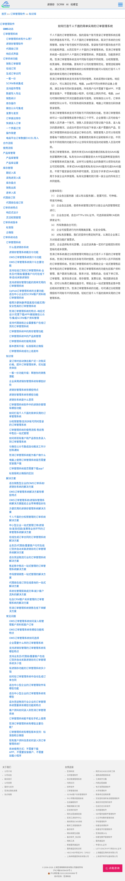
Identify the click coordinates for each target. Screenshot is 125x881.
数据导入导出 (13, 93)
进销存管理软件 (14, 43)
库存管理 (8, 168)
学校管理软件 (101, 822)
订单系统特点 (10, 207)
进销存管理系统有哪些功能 (23, 394)
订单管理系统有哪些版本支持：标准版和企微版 (27, 734)
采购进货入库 (13, 178)
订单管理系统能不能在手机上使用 (27, 718)
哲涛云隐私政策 (10, 791)
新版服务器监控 (73, 845)
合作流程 (8, 143)
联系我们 (8, 779)
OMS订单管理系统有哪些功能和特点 (26, 631)
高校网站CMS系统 (74, 822)
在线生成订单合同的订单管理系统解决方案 (27, 539)
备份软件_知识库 (74, 837)
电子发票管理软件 (103, 787)
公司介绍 (8, 771)
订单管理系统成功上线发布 (23, 351)
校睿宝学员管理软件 (104, 829)
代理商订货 (12, 48)
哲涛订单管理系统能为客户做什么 (27, 455)
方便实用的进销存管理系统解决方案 (27, 510)
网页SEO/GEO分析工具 (105, 771)
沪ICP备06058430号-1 (62, 870)
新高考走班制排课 (103, 794)
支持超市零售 (13, 88)
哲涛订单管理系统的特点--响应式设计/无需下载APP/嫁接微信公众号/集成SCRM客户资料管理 (27, 314)
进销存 (51, 4)
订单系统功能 (10, 58)
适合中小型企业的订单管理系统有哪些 (27, 695)
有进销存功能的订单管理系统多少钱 (27, 670)
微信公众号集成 (14, 108)
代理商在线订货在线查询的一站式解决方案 (27, 584)
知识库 (32, 14)
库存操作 (11, 103)
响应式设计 (12, 212)
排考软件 (70, 787)
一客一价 (11, 78)
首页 (4, 14)
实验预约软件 (72, 810)
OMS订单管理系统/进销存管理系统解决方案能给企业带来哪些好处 (27, 502)
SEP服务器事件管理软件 (106, 814)
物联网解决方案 (73, 806)
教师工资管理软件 (74, 826)
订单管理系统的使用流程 (22, 341)
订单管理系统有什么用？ (19, 39)
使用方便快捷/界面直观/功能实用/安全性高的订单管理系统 (27, 304)
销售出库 (11, 187)
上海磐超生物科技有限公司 (107, 853)
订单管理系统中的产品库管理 (25, 336)
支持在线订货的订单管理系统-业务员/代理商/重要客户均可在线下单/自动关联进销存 (27, 274)
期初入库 (11, 173)
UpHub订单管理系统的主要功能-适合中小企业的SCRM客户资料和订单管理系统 (27, 294)
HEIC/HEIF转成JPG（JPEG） (79, 853)
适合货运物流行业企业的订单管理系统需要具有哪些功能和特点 (27, 704)
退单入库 (11, 192)
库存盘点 (11, 183)
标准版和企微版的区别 (21, 473)
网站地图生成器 (73, 833)
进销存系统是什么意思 (21, 399)
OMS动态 (8, 29)
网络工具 (70, 841)
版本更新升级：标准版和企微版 (26, 346)
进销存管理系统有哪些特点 (23, 390)
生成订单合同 (13, 73)
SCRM (60, 4)
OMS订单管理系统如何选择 (24, 638)
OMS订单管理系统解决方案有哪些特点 (26, 493)
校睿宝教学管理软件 (104, 837)
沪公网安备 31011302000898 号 (63, 873)
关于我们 (6, 767)
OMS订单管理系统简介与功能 (25, 257)
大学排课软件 (101, 791)
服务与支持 (9, 787)
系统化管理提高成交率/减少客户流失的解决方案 (26, 593)
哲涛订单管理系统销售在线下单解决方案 (27, 610)
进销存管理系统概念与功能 (23, 252)
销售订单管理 (13, 63)
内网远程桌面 (101, 783)
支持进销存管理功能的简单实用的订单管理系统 (27, 284)
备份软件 (70, 829)
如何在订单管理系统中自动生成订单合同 (27, 678)
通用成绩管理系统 (103, 775)
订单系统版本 (10, 222)
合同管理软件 (72, 775)
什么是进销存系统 (19, 247)
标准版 (9, 227)
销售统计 (11, 98)
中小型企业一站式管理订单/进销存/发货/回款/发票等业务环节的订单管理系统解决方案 (27, 528)
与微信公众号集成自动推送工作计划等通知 (27, 448)
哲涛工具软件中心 (74, 818)
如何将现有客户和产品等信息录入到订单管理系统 (27, 440)
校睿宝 (74, 4)
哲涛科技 (70, 771)
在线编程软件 (72, 802)
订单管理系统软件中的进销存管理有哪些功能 (27, 406)
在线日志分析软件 (103, 806)
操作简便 (11, 133)
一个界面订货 (13, 128)
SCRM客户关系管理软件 (77, 794)
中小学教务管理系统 (75, 798)
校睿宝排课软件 (102, 826)
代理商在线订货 (14, 202)
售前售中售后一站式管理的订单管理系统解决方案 (27, 568)
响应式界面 (12, 54)
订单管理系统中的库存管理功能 (26, 331)
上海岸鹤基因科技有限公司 (78, 856)
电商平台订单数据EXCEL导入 (22, 138)
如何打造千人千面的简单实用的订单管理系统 (27, 415)
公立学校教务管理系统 (105, 818)
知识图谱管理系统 (74, 779)
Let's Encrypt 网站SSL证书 (108, 849)
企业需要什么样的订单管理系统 (26, 643)
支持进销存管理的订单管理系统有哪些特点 (27, 650)
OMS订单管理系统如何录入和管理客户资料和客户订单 (26, 623)
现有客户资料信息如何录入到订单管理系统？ (27, 742)
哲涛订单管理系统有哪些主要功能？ (26, 725)
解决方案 (11, 478)
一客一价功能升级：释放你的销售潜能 (27, 375)
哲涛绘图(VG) (101, 833)
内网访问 (70, 783)
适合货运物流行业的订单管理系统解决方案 (27, 559)
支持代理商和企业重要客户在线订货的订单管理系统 (27, 325)
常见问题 (11, 616)
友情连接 (69, 767)
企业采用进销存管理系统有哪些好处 (27, 383)
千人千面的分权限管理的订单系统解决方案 (27, 519)
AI (67, 4)
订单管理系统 (10, 34)
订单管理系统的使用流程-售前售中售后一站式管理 (26, 432)
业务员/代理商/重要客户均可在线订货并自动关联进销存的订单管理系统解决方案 (27, 549)
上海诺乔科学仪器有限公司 (107, 856)
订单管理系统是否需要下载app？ (27, 468)
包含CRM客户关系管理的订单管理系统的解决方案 (26, 601)
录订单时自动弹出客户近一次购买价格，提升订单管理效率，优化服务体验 (27, 364)
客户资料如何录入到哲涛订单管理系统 (27, 712)
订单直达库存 (13, 118)
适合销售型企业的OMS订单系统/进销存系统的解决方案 (27, 485)
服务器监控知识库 (74, 849)
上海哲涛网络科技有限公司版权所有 (68, 867)
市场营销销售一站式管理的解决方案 (27, 576)
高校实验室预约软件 (104, 802)
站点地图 (8, 794)
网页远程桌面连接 (74, 814)
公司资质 (8, 783)
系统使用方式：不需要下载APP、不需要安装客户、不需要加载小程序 (26, 752)
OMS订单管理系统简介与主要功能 (26, 264)
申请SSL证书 (101, 845)
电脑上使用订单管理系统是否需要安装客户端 (27, 462)
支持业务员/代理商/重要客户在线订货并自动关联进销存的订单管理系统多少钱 (27, 659)
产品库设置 (12, 163)
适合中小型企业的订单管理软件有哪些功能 (27, 687)
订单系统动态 (10, 237)
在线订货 (11, 68)
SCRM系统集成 (14, 83)
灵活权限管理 (13, 217)
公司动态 (8, 775)
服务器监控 (100, 841)
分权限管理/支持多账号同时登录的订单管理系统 (26, 423)
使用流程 (8, 148)
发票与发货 (12, 113)
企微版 (9, 232)
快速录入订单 (13, 123)
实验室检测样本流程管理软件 (108, 798)
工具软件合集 (101, 779)
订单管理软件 (17, 14)
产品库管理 (9, 153)
